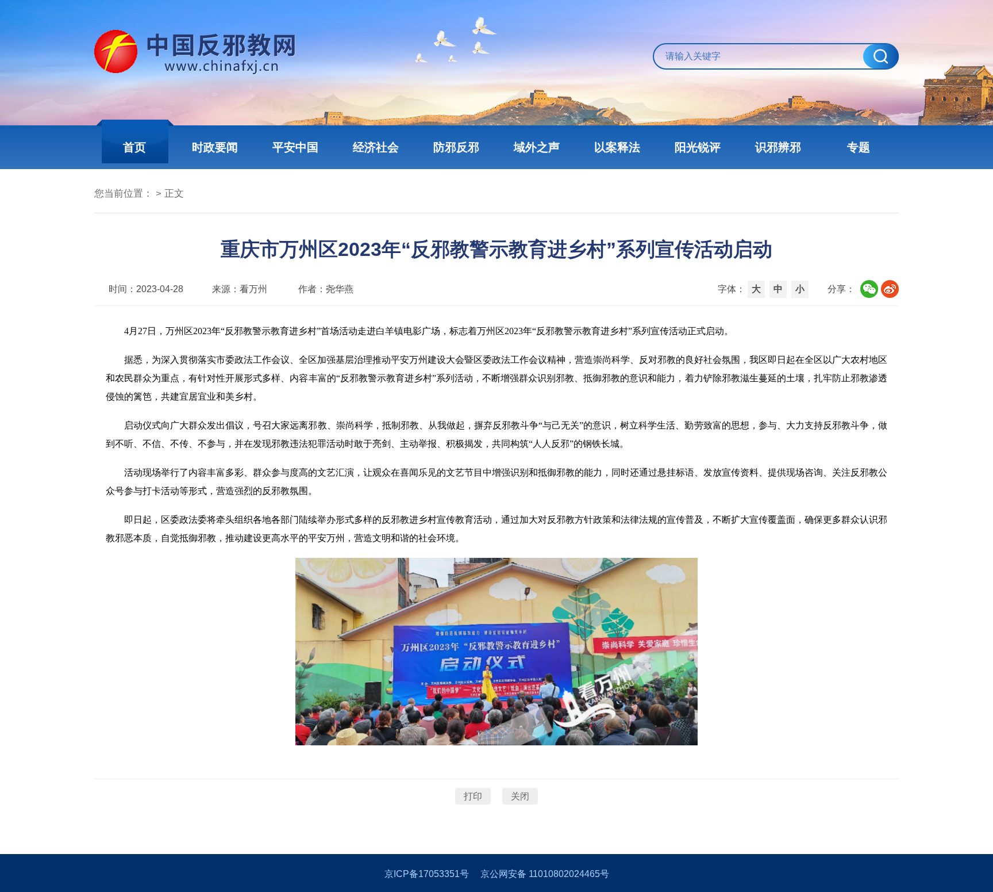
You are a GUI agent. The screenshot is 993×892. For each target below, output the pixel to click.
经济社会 (376, 147)
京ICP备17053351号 (426, 874)
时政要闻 (215, 147)
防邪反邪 (456, 147)
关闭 (520, 796)
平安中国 (295, 147)
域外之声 (537, 147)
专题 (858, 147)
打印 (473, 796)
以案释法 (617, 147)
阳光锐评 (698, 147)
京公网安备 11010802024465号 (544, 874)
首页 (134, 147)
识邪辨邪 (778, 147)
